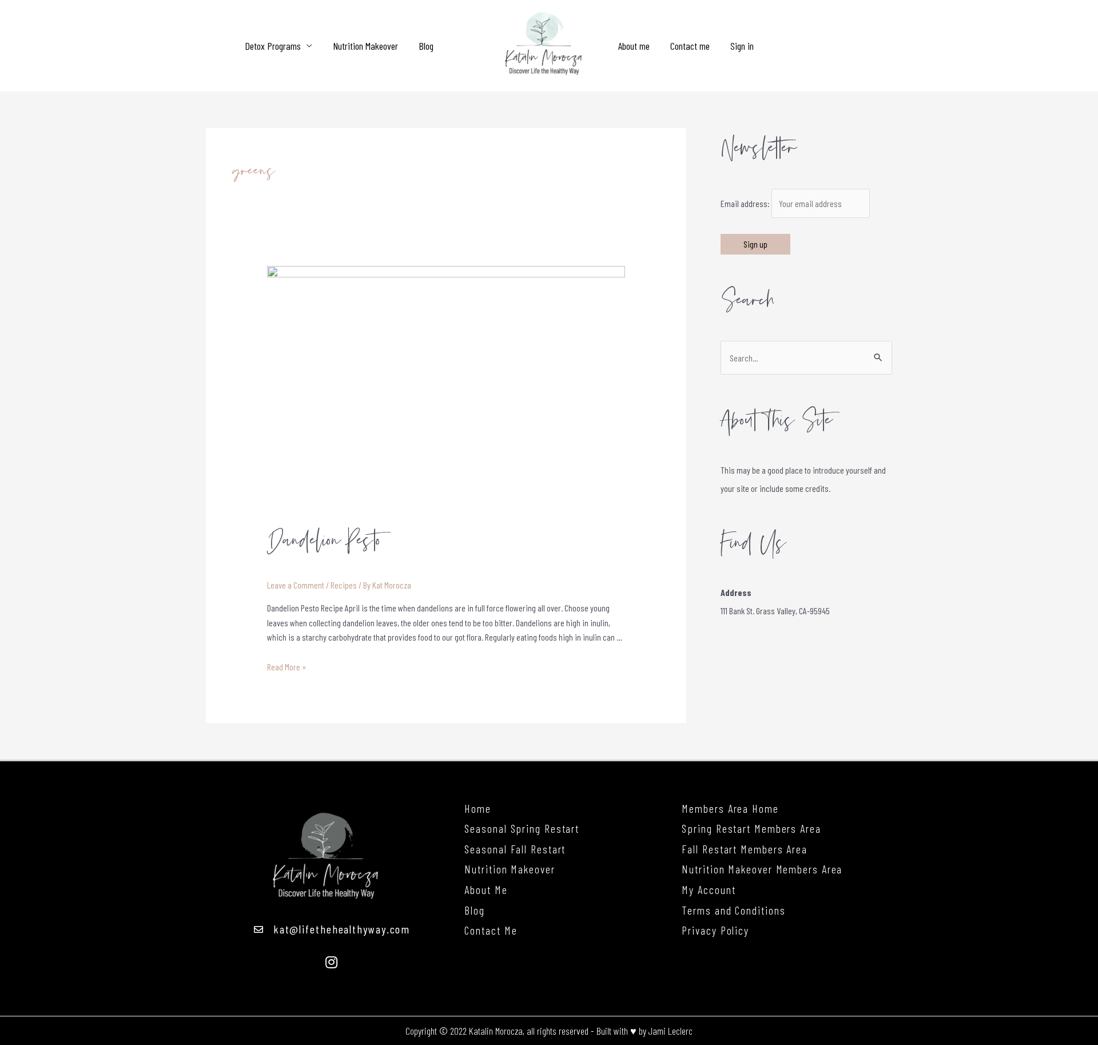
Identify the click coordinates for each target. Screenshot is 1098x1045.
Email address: (746, 203)
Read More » (287, 666)
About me (634, 45)
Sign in (742, 45)
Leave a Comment (295, 584)
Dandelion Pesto (324, 541)
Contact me (690, 45)
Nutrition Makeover (365, 45)
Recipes (344, 584)
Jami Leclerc (671, 1030)
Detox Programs (273, 45)
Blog (426, 45)
